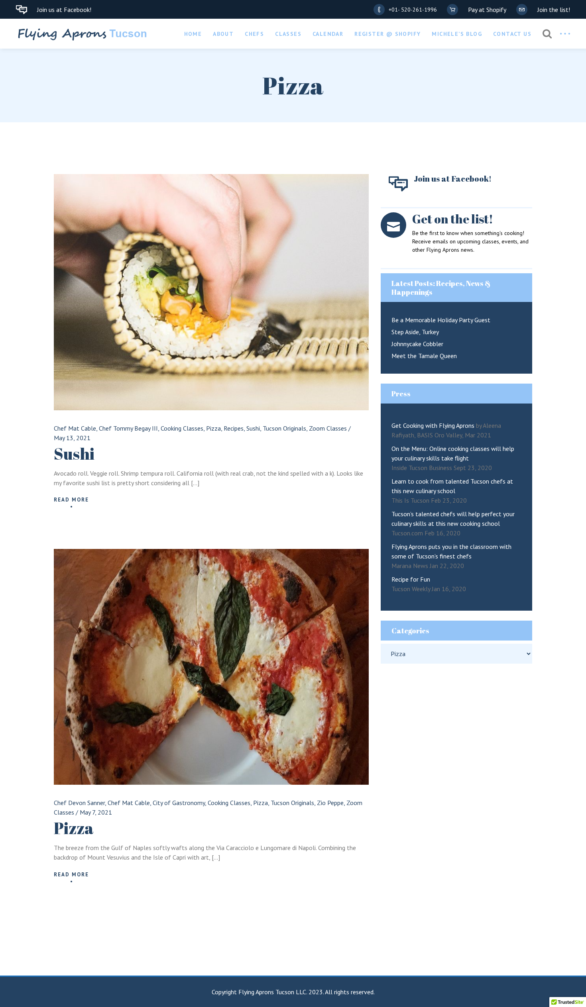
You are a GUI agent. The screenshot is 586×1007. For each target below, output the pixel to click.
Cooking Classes (182, 428)
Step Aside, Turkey (415, 332)
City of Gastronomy (179, 803)
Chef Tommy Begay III (128, 428)
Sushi (253, 428)
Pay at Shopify (487, 10)
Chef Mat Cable (75, 428)
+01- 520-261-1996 (413, 9)
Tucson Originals (284, 428)
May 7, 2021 (96, 812)
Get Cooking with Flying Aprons (432, 425)
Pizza (213, 428)
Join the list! (553, 10)
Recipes (234, 428)
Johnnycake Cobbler (417, 344)
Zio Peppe (330, 803)
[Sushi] (211, 292)
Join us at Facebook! (64, 10)
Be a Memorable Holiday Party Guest (440, 320)
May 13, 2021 (72, 438)
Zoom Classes (328, 428)
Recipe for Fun (410, 579)
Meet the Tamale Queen (424, 356)
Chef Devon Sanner (79, 803)
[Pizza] (211, 667)
